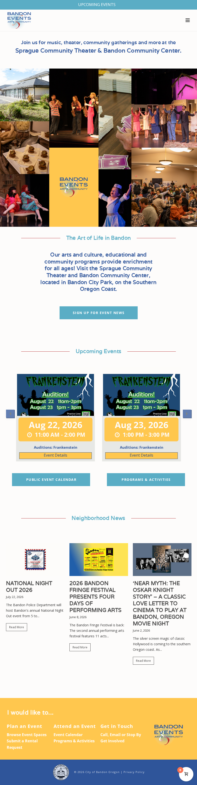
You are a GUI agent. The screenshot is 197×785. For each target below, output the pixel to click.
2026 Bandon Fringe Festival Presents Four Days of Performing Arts (95, 596)
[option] (55, 414)
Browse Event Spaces (27, 734)
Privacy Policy (134, 772)
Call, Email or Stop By (120, 734)
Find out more (55, 455)
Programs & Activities (74, 741)
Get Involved (112, 741)
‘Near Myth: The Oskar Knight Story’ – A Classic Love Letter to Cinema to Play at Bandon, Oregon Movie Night (159, 603)
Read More (16, 627)
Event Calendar (68, 734)
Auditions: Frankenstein (55, 447)
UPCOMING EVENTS (97, 4)
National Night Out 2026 (29, 586)
